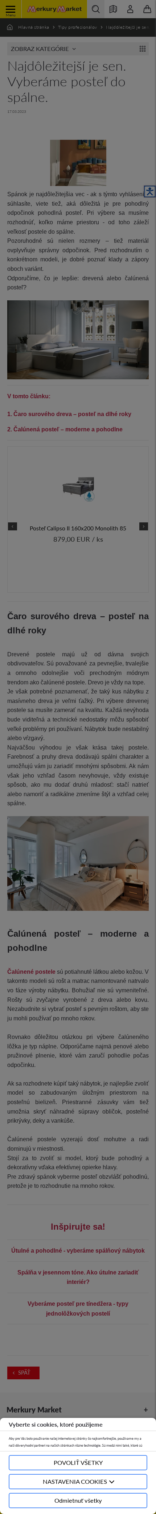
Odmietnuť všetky (78, 1500)
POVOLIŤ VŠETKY (78, 1462)
